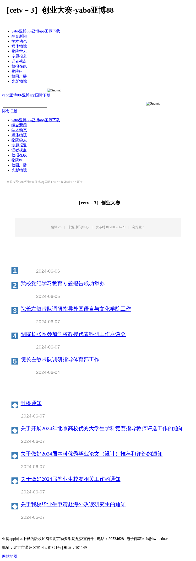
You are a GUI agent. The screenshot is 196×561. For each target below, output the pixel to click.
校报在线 (19, 66)
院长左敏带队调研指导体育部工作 (60, 359)
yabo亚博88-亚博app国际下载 (35, 31)
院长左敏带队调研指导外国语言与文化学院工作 (76, 309)
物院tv (16, 71)
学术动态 (19, 41)
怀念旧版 (9, 111)
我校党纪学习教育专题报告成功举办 (63, 283)
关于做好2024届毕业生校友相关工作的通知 (70, 479)
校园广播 (19, 76)
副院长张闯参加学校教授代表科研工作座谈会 (73, 334)
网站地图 (9, 556)
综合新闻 (19, 36)
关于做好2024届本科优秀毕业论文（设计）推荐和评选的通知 (92, 454)
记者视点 (19, 61)
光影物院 (19, 81)
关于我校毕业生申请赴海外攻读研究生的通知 (73, 504)
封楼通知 (31, 403)
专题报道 (19, 56)
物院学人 (19, 51)
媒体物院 (19, 46)
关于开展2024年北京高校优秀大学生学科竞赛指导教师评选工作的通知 (102, 428)
